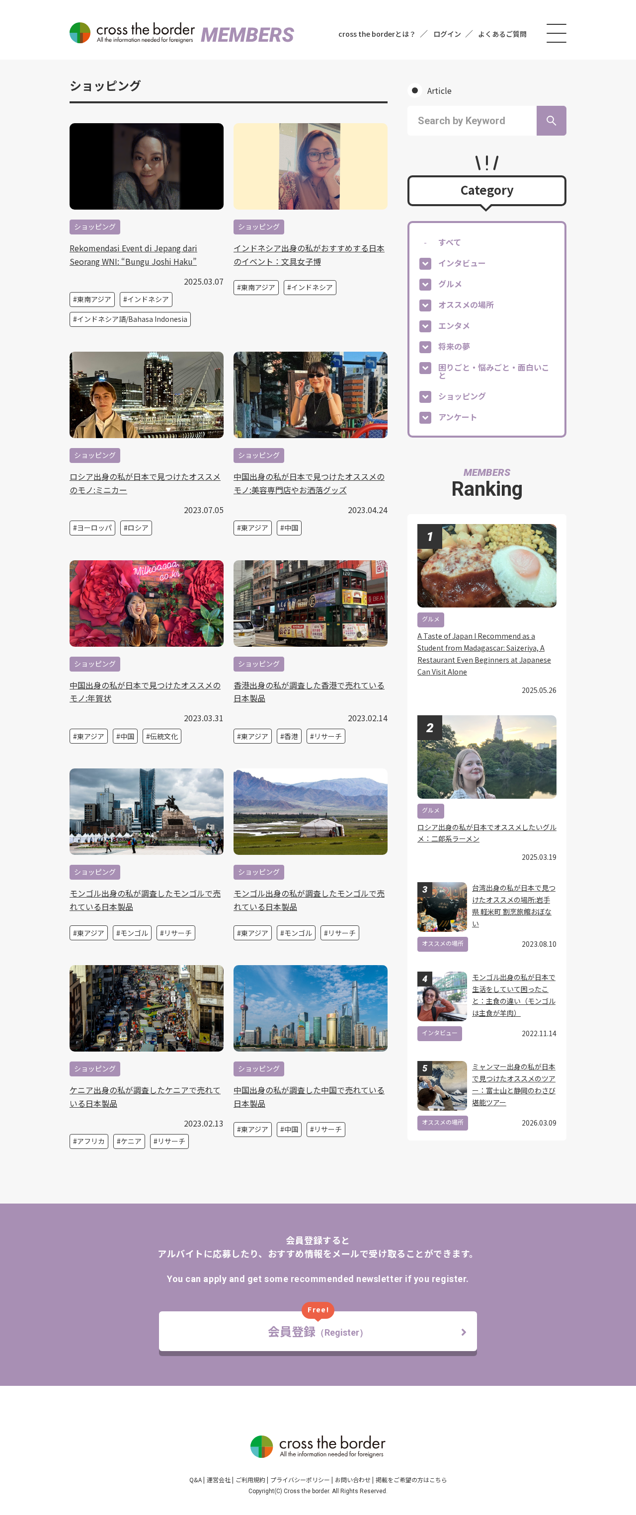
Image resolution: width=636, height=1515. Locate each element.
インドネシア (148, 299)
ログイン (447, 34)
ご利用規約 (250, 1479)
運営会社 (219, 1479)
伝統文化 (164, 736)
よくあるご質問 (502, 34)
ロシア (138, 527)
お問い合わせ (353, 1479)
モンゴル (134, 933)
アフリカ (91, 1141)
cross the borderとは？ (377, 34)
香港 (291, 736)
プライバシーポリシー (300, 1479)
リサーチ (328, 736)
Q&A (195, 1479)
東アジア (254, 527)
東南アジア (94, 299)
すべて (449, 242)
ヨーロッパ (94, 527)
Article (439, 90)
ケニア (131, 1141)
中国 (291, 527)
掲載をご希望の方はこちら (411, 1479)
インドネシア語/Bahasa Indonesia (132, 319)
